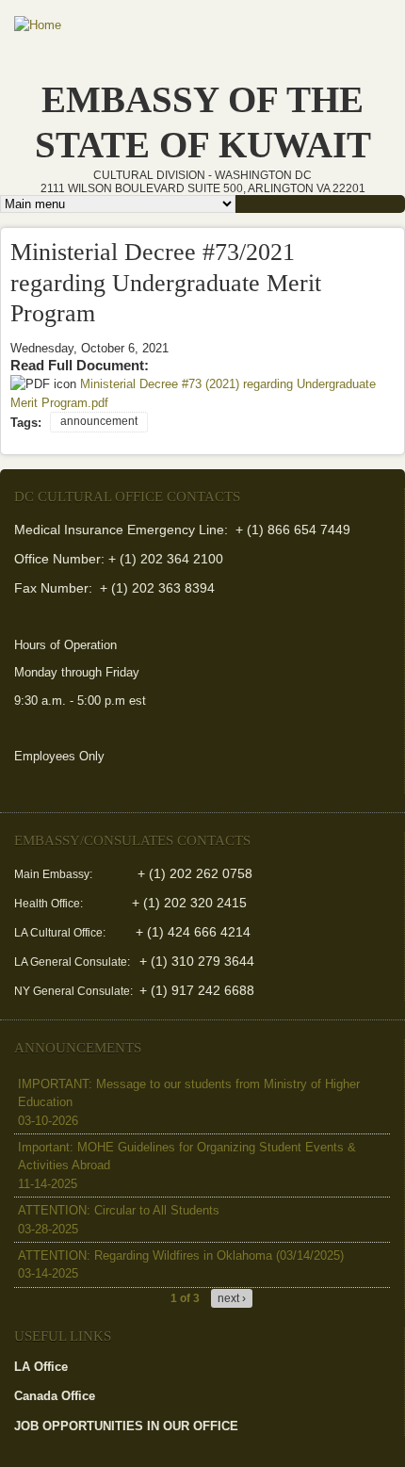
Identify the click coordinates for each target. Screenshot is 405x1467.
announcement (99, 421)
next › (232, 1298)
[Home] (37, 25)
